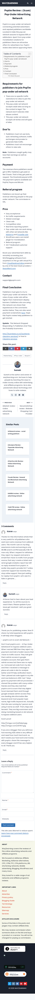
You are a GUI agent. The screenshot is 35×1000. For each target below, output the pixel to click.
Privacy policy (7, 897)
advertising (8, 356)
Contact (8, 71)
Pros (6, 69)
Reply (5, 583)
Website (5, 819)
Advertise (6, 894)
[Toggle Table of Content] (29, 53)
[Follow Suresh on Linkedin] (19, 395)
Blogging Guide (8, 900)
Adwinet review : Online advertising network (9, 408)
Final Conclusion (11, 74)
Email (5, 810)
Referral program (11, 66)
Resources (6, 907)
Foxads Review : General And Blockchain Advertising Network (17, 479)
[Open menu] (31, 3)
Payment (8, 64)
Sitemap (5, 910)
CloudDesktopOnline (15, 263)
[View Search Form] (27, 3)
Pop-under (18, 356)
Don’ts (7, 61)
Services (5, 914)
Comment (7, 773)
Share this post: (15, 76)
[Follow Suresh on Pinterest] (23, 395)
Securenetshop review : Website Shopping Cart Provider (25, 408)
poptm (27, 356)
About (4, 891)
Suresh (17, 370)
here (23, 313)
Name (5, 800)
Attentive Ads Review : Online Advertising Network (16, 463)
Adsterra (10, 234)
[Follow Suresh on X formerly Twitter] (12, 395)
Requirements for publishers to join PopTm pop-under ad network (17, 57)
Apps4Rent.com (9, 268)
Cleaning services (10, 339)
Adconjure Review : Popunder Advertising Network (15, 447)
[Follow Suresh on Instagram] (15, 395)
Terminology (7, 904)
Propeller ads (22, 234)
